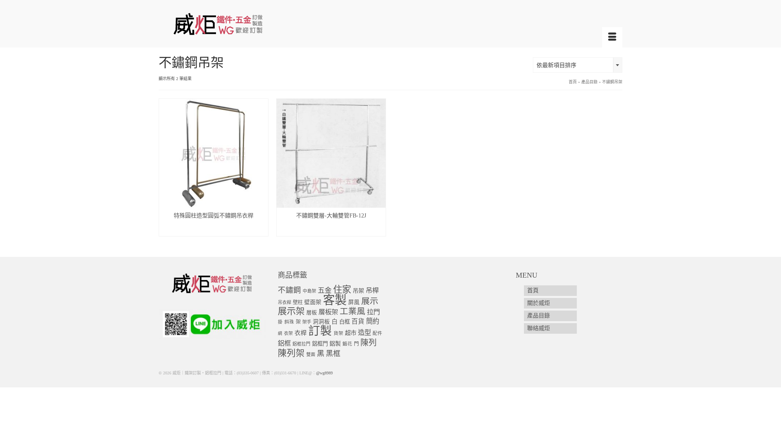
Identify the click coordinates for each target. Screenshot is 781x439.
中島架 (309, 291)
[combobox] (577, 65)
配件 (377, 333)
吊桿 (372, 290)
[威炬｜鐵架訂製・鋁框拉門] (232, 23)
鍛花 (347, 344)
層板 (311, 312)
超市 (350, 333)
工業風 (352, 311)
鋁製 (335, 344)
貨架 (338, 333)
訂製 (320, 331)
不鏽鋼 (289, 290)
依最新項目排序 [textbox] (556, 65)
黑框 (333, 354)
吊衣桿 (284, 302)
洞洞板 (321, 322)
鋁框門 (320, 344)
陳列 (368, 342)
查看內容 (214, 229)
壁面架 (312, 302)
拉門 (373, 312)
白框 (344, 322)
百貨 (357, 321)
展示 (369, 301)
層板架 (328, 312)
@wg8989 (324, 373)
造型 (364, 333)
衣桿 (301, 333)
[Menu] (612, 37)
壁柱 (298, 302)
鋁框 (284, 343)
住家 (342, 290)
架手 (306, 321)
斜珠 (289, 322)
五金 (325, 290)
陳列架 (291, 353)
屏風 (354, 302)
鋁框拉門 (301, 343)
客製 (335, 299)
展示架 (291, 311)
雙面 (310, 354)
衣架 (288, 333)
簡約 (372, 321)
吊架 (358, 290)
